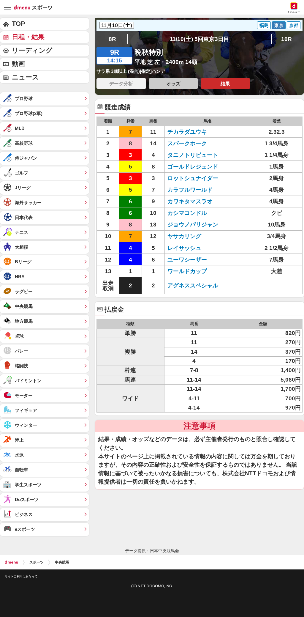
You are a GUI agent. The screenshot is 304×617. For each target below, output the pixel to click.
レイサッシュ (184, 248)
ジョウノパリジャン (192, 224)
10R (286, 39)
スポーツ (36, 562)
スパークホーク (187, 143)
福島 (264, 25)
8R (112, 39)
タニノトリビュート (192, 155)
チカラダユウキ (187, 132)
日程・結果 (28, 37)
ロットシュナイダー (192, 178)
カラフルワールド (190, 190)
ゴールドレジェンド (192, 166)
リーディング (32, 50)
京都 (293, 25)
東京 (279, 25)
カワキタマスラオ (190, 201)
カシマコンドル (187, 213)
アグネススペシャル (192, 285)
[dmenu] (11, 562)
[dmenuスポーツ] (35, 7)
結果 (225, 83)
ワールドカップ (187, 271)
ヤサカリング (184, 236)
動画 (18, 63)
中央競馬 (62, 562)
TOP (18, 23)
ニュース (25, 77)
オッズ (173, 83)
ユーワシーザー (187, 259)
